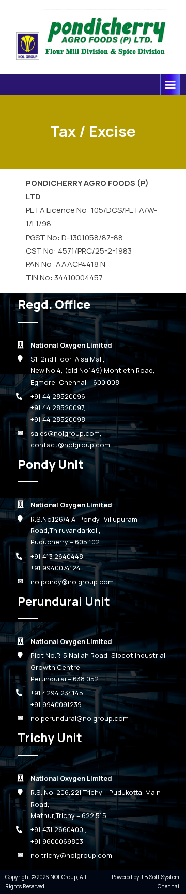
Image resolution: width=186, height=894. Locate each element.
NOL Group (63, 877)
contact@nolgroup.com (70, 444)
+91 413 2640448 (56, 556)
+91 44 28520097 (57, 407)
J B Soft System (160, 877)
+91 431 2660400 (57, 829)
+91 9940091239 (56, 704)
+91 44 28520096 (57, 396)
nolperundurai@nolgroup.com (79, 718)
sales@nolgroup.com (65, 433)
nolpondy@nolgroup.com (72, 581)
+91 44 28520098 (57, 419)
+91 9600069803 (56, 841)
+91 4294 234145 (56, 692)
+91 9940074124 (55, 567)
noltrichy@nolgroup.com (71, 855)
